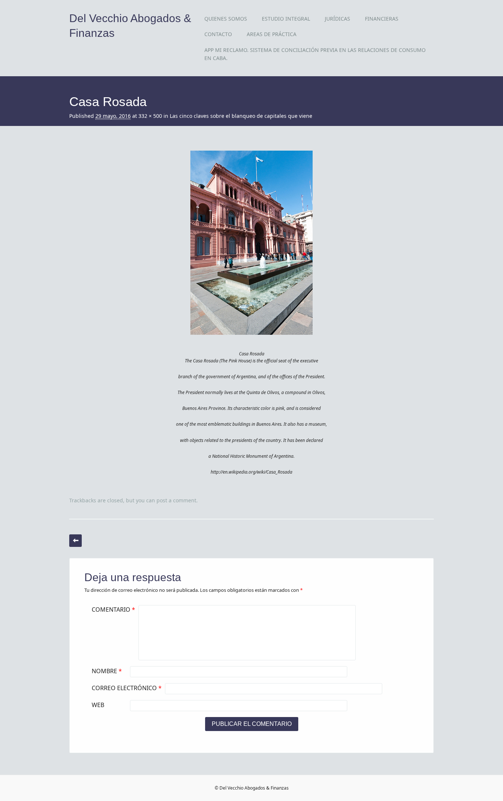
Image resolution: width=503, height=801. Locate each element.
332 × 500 (150, 115)
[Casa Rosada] (251, 341)
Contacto (218, 34)
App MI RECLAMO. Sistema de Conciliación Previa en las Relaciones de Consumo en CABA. (315, 54)
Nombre (107, 671)
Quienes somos (225, 18)
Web (98, 705)
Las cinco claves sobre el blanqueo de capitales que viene (241, 115)
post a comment (176, 500)
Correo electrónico (127, 688)
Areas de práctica (271, 34)
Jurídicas (337, 18)
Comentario (113, 609)
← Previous (75, 540)
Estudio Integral (286, 18)
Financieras (381, 18)
